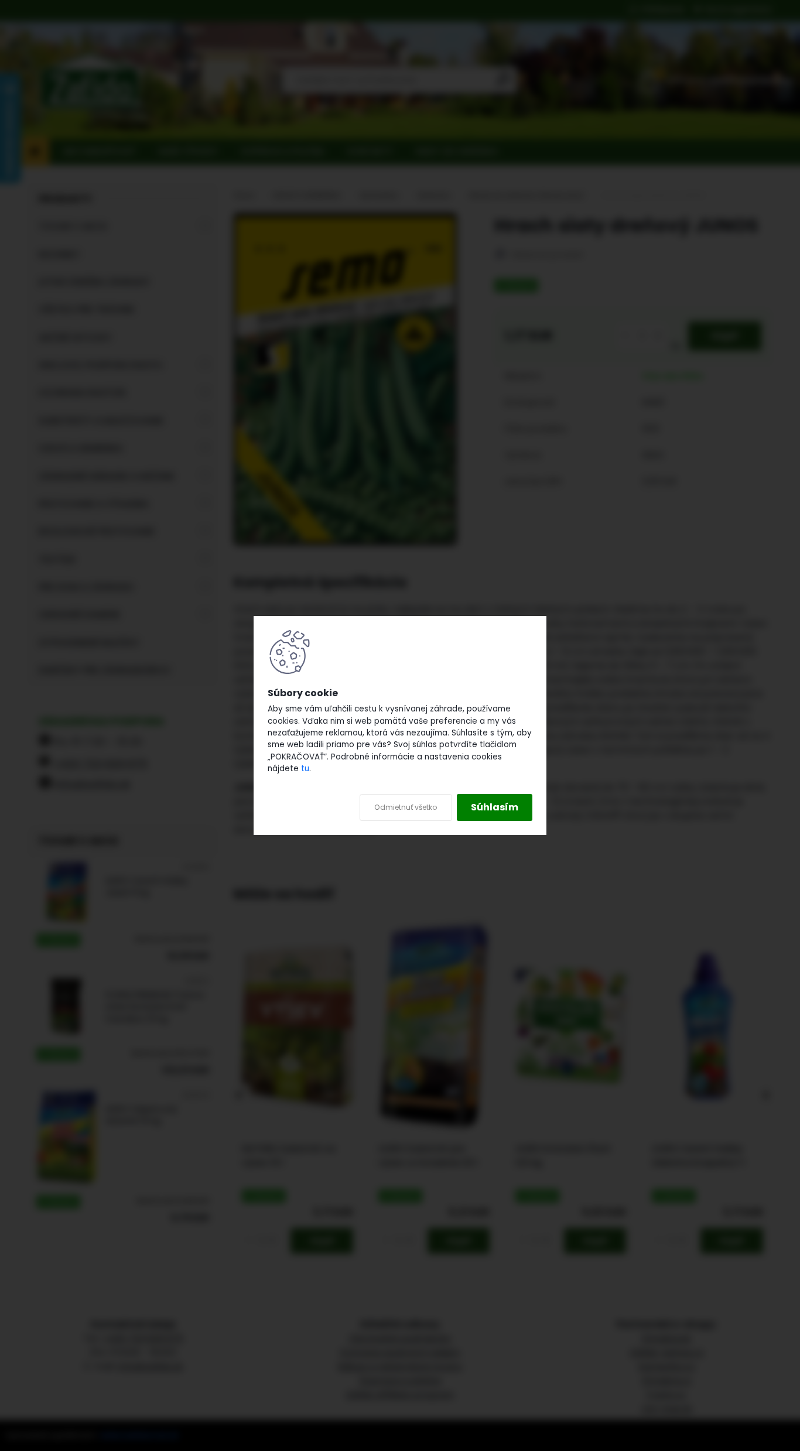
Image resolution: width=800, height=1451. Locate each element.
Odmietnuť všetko (405, 807)
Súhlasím (494, 807)
